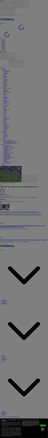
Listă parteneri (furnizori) (25, 426)
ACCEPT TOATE (42, 425)
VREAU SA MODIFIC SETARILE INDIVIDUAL (42, 429)
